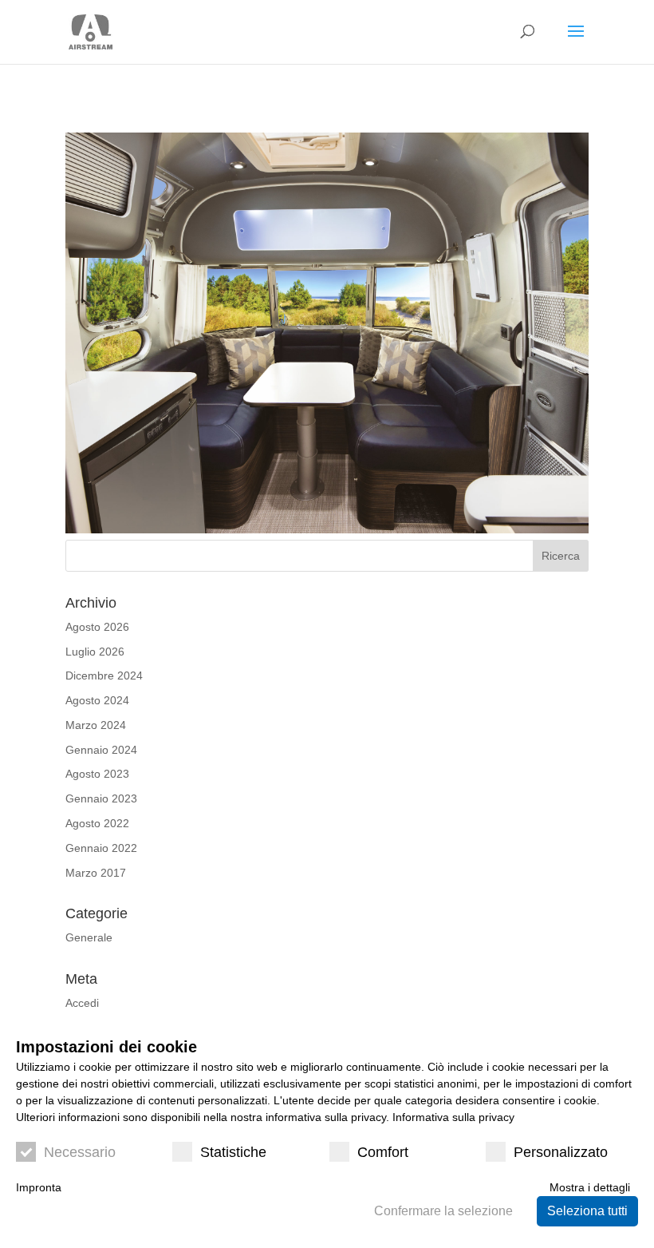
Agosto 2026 (97, 626)
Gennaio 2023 (101, 798)
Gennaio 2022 (101, 848)
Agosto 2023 (97, 773)
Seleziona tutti (587, 1211)
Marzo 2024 (95, 725)
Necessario (80, 1152)
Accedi (82, 1002)
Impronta (38, 1187)
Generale (88, 937)
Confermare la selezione (443, 1211)
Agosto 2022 (97, 823)
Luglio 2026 (94, 651)
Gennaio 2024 (101, 749)
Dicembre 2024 (104, 675)
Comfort (382, 1152)
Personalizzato (561, 1152)
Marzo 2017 (95, 872)
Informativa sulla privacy (453, 1117)
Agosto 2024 (97, 700)
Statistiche (233, 1152)
